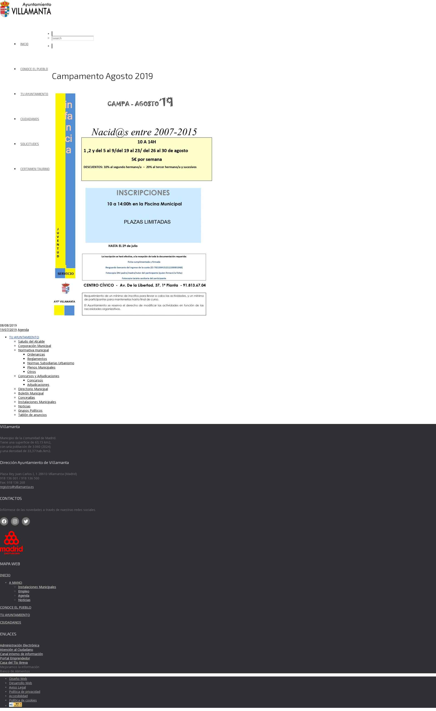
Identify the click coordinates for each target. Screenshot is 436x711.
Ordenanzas (36, 354)
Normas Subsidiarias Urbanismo (50, 363)
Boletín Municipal (31, 393)
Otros (31, 371)
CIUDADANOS (29, 119)
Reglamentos (37, 359)
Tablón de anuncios (32, 415)
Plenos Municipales (41, 367)
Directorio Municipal (33, 389)
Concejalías (26, 397)
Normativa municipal (33, 350)
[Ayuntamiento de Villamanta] (26, 16)
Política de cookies (23, 700)
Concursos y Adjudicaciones (38, 376)
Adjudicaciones (38, 384)
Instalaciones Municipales (37, 402)
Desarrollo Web (20, 683)
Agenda (23, 329)
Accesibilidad (18, 696)
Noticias (24, 406)
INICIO (24, 44)
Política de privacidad (24, 691)
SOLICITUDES (29, 144)
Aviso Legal (17, 687)
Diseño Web (18, 678)
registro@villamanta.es (17, 487)
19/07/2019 (8, 329)
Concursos (35, 380)
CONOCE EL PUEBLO (34, 69)
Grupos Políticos (30, 410)
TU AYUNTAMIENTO (34, 94)
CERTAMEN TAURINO (35, 169)
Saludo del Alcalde (31, 341)
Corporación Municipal (34, 346)
